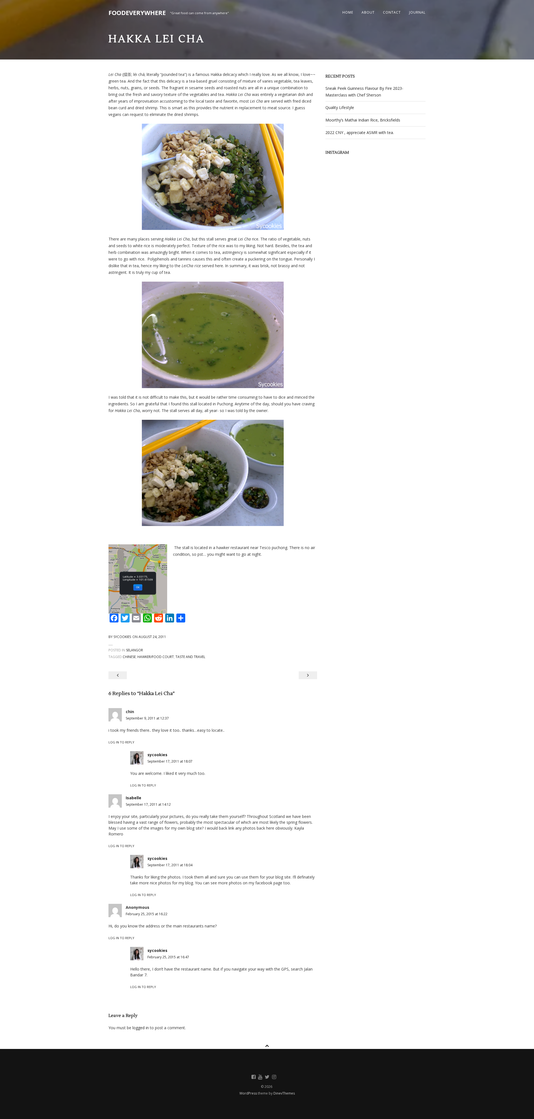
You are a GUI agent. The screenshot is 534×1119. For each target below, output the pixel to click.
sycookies (122, 636)
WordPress (248, 1093)
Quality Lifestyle (339, 107)
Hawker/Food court (155, 656)
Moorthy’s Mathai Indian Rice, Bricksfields (362, 120)
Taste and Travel (190, 656)
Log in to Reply (121, 742)
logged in (140, 1027)
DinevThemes (284, 1093)
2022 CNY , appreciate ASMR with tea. (359, 132)
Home (347, 12)
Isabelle (133, 797)
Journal (417, 12)
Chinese (129, 656)
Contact (392, 12)
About (368, 12)
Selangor (134, 650)
